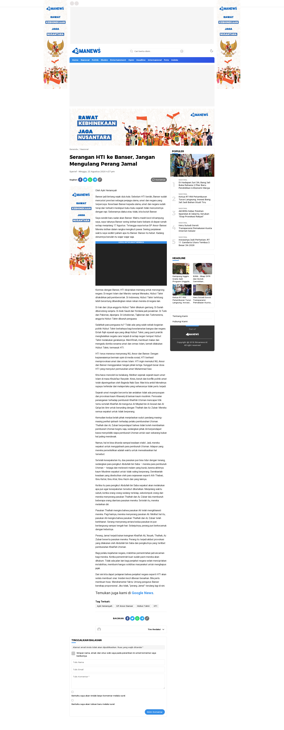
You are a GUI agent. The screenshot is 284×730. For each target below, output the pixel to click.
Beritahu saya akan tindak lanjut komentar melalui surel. (98, 695)
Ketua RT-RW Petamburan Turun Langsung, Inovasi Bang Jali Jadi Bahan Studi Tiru (194, 199)
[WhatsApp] (90, 179)
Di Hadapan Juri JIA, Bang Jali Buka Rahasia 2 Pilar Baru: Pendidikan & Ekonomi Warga (194, 185)
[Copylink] (100, 179)
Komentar (160, 180)
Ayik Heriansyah (104, 606)
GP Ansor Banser (124, 606)
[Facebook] (80, 179)
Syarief (73, 171)
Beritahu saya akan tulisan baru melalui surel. (93, 704)
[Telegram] (95, 179)
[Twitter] (85, 179)
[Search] (181, 51)
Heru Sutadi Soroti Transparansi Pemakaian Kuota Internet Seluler (195, 228)
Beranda (74, 149)
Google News (142, 593)
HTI (155, 606)
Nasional (84, 149)
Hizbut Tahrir (143, 606)
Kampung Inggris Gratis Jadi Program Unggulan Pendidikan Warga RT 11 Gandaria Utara (181, 282)
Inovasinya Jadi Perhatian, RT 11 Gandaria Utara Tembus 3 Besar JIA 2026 (194, 242)
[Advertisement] (142, 27)
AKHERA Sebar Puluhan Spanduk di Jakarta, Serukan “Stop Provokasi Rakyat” (194, 214)
